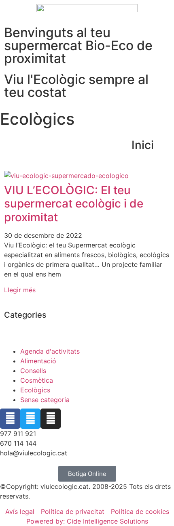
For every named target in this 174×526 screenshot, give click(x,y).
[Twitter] (30, 419)
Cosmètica (36, 380)
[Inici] (164, 145)
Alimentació (38, 361)
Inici (143, 145)
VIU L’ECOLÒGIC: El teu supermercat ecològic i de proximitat (73, 203)
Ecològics (35, 390)
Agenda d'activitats (50, 351)
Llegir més (20, 290)
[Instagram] (50, 419)
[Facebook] (10, 419)
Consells (33, 371)
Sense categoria (45, 400)
